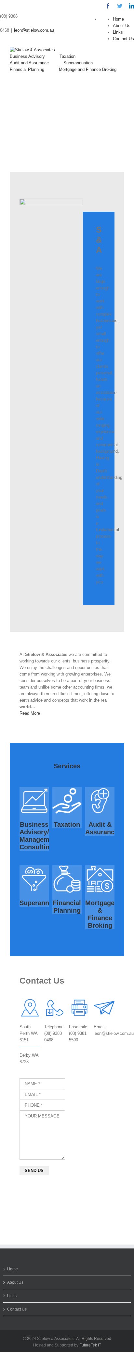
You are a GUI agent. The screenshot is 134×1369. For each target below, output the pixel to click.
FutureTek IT (90, 1345)
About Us (121, 25)
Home (118, 19)
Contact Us (123, 38)
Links (118, 32)
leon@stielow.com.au (34, 30)
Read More (30, 713)
